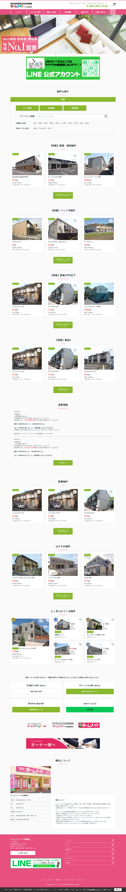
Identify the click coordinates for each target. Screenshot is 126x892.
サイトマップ (81, 879)
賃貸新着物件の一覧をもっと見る (63, 531)
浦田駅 (51, 123)
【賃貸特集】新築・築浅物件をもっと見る (63, 195)
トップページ (69, 840)
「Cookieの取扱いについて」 (93, 889)
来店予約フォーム (36, 710)
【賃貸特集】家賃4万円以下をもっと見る (63, 324)
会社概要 (67, 12)
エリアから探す (35, 12)
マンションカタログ (47, 879)
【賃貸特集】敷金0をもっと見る (63, 389)
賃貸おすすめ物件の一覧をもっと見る (63, 596)
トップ (18, 12)
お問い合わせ (100, 12)
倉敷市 (35, 128)
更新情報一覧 (63, 462)
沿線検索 (51, 108)
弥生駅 (46, 123)
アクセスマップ (69, 858)
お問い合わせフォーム (90, 691)
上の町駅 (63, 123)
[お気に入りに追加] (39, 156)
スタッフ (67, 844)
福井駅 (81, 123)
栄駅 (35, 123)
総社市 (49, 128)
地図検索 (75, 108)
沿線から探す (51, 12)
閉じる (118, 889)
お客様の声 (68, 849)
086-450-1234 (36, 691)
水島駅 (57, 123)
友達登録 (90, 710)
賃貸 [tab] (63, 99)
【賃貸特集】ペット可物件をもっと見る (63, 260)
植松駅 (87, 123)
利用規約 (58, 879)
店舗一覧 (84, 12)
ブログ (67, 853)
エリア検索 (27, 108)
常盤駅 (40, 123)
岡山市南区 (42, 128)
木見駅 (75, 123)
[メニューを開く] (113, 12)
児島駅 (70, 123)
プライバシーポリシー (69, 879)
